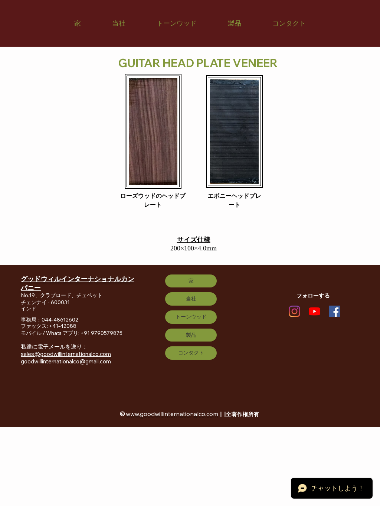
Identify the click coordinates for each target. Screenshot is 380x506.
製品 (191, 335)
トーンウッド (191, 316)
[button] (118, 23)
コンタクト (191, 352)
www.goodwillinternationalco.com (172, 413)
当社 (191, 298)
